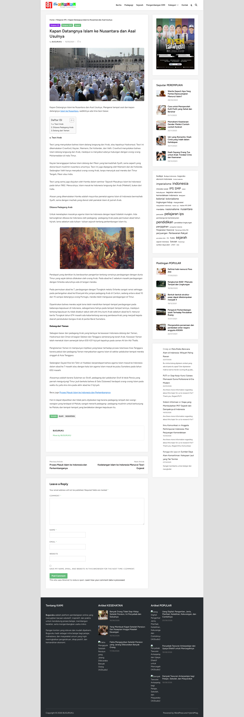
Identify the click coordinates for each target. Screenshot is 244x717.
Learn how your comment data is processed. (105, 580)
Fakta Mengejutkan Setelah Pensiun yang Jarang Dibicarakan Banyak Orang (126, 644)
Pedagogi (128, 5)
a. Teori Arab (57, 124)
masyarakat (179, 202)
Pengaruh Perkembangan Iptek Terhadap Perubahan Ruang (180, 312)
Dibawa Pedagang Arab (63, 127)
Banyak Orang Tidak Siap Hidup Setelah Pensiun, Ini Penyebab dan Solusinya (125, 614)
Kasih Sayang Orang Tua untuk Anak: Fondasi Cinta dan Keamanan (180, 155)
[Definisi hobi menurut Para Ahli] (161, 269)
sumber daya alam (163, 245)
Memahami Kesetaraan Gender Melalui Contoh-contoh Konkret (179, 124)
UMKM (173, 245)
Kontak (185, 5)
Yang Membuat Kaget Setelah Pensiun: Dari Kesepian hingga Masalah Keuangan (127, 629)
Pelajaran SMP (67, 25)
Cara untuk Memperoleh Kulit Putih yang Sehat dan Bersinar (180, 109)
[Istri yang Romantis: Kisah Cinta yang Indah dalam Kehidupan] (161, 137)
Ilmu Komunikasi (170, 425)
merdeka (160, 209)
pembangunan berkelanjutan (167, 218)
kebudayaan (160, 192)
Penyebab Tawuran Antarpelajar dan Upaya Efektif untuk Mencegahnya (178, 647)
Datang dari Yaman (61, 130)
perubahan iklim (161, 238)
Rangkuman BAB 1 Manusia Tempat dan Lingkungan (180, 283)
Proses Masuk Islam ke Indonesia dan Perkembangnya (85, 392)
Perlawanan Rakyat (178, 233)
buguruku (181, 176)
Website (54, 554)
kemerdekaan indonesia (167, 195)
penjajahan (162, 226)
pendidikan (164, 222)
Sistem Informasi (170, 402)
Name (53, 530)
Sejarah (139, 5)
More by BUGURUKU (62, 435)
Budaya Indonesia (170, 176)
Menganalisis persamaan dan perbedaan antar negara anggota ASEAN (181, 328)
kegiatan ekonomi (174, 192)
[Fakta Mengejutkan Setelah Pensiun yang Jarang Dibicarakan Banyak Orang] (103, 642)
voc (177, 245)
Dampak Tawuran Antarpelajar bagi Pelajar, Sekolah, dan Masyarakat (178, 677)
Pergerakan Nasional (165, 230)
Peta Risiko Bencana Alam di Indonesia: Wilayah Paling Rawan (178, 353)
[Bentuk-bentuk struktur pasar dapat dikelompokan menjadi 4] (161, 295)
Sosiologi (181, 242)
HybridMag (193, 713)
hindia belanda (178, 179)
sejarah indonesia (162, 242)
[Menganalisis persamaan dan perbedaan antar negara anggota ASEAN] (161, 325)
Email (53, 542)
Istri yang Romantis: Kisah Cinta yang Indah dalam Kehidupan (179, 139)
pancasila (159, 214)
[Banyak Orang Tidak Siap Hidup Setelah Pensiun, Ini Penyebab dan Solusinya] (103, 612)
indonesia (180, 183)
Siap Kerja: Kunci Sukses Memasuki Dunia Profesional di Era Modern (178, 379)
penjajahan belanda (176, 227)
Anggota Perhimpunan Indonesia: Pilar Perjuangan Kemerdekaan (176, 429)
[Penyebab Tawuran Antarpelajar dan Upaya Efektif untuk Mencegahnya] (155, 646)
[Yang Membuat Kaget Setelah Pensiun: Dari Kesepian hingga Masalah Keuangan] (103, 627)
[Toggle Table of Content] (70, 120)
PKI (168, 238)
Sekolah (173, 241)
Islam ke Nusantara (69, 111)
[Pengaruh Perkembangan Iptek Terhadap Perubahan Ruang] (161, 310)
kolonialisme (172, 198)
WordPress (179, 713)
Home (52, 20)
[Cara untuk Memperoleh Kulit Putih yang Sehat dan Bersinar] (161, 107)
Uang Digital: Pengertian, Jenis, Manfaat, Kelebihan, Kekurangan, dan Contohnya (179, 614)
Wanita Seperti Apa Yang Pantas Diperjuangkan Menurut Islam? (179, 94)
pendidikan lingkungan (183, 223)
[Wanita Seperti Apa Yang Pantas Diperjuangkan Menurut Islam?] (161, 91)
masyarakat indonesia (163, 205)
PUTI (165, 375)
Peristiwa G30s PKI (181, 230)
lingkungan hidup (164, 202)
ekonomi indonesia (164, 179)
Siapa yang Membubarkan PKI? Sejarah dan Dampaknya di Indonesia (177, 406)
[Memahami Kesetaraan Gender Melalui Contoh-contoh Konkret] (161, 122)
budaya (159, 176)
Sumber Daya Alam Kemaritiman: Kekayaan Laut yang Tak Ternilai (178, 455)
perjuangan (162, 233)
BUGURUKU (57, 42)
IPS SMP (175, 188)
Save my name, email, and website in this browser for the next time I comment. (92, 569)
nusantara (70, 416)
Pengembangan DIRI (155, 5)
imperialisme (163, 183)
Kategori (172, 5)
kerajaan (182, 195)
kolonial (160, 198)
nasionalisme (172, 209)
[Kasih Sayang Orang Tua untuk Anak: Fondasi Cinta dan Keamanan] (161, 152)
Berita (118, 5)
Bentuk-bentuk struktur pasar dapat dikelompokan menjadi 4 (180, 297)
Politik (172, 238)
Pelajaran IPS (61, 20)
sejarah (181, 237)
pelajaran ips (174, 214)
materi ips (175, 205)
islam (61, 416)
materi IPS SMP (185, 205)
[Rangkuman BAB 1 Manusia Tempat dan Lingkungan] (161, 282)
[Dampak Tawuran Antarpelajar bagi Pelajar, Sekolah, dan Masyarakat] (155, 676)
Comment (55, 496)
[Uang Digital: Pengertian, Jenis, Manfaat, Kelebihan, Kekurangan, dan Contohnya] (155, 612)
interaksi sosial (162, 189)
